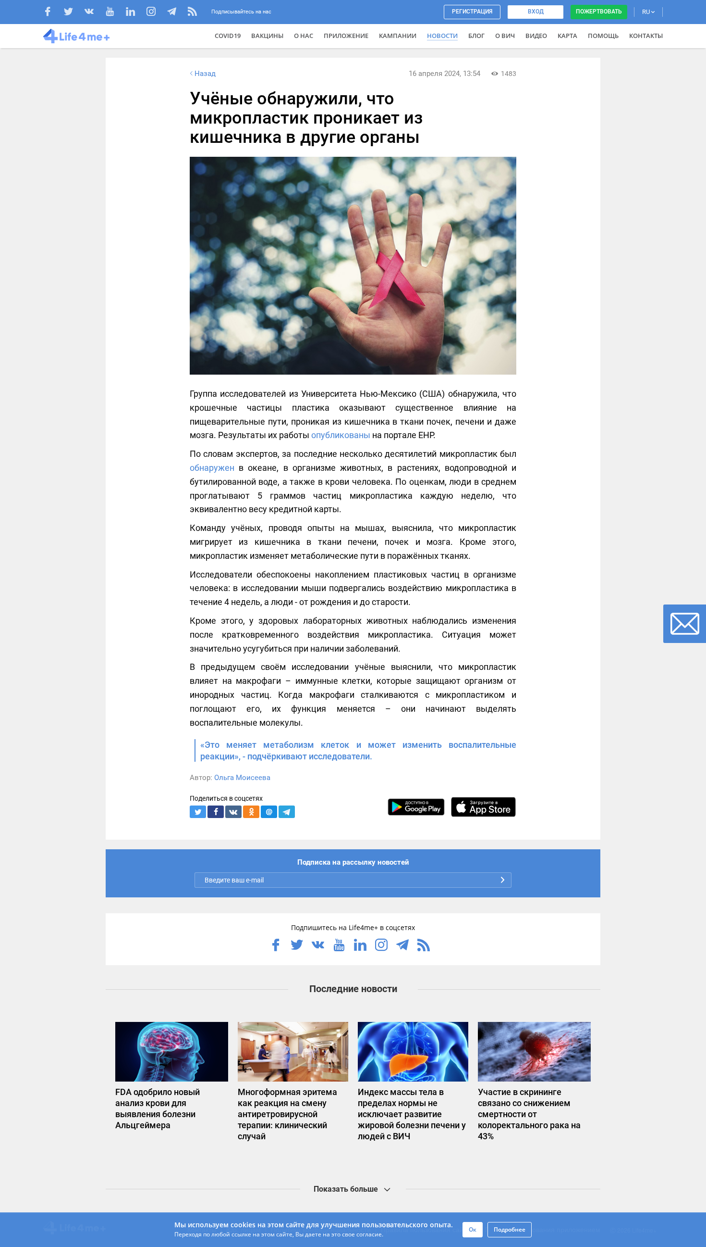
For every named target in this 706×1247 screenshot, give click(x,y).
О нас (303, 35)
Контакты (646, 35)
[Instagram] (155, 12)
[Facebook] (52, 12)
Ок (472, 1229)
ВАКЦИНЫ (267, 35)
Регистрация (472, 11)
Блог (476, 35)
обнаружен (212, 468)
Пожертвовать (599, 11)
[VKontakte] (94, 12)
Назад (205, 73)
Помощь (603, 35)
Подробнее (509, 1229)
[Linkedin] (135, 12)
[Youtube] (114, 12)
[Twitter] (73, 12)
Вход (536, 11)
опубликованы (340, 435)
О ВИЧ (505, 35)
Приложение (346, 35)
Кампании (397, 35)
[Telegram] (176, 12)
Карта (567, 35)
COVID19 (228, 35)
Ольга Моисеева (242, 777)
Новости (442, 35)
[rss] (192, 12)
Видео (536, 35)
